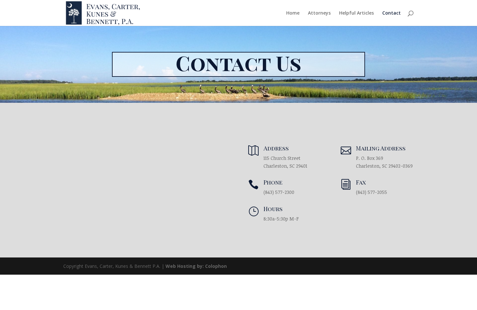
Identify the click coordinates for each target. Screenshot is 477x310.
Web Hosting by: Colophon (196, 266)
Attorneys (319, 13)
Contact (391, 13)
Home (293, 13)
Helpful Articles (356, 13)
